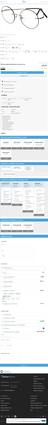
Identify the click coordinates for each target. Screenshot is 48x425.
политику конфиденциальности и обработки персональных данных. (29, 421)
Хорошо (43, 420)
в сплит (7, 69)
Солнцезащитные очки (39, 378)
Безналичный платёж (8, 286)
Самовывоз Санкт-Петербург (9, 318)
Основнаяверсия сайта (7, 371)
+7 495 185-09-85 (5, 385)
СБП (7, 273)
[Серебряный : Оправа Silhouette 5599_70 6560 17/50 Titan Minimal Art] (19, 48)
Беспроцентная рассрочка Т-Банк (10, 304)
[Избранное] (41, 2)
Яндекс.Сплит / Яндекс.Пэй (9, 290)
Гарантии (32, 400)
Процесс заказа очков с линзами (38, 405)
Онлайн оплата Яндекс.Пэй (9, 277)
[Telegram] (8, 416)
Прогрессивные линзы (39, 388)
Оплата (2, 400)
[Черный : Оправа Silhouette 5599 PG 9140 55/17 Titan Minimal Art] (9, 41)
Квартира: (3, 339)
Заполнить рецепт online (17, 168)
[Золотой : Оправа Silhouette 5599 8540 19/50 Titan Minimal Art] (13, 51)
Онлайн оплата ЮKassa (8, 282)
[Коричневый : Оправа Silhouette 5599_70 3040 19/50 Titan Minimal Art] (39, 51)
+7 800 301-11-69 (5, 382)
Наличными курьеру (9, 268)
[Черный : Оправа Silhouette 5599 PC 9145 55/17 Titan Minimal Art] (6, 41)
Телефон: (3, 255)
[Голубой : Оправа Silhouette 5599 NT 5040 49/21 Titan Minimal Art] (6, 55)
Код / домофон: (9, 345)
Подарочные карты (38, 390)
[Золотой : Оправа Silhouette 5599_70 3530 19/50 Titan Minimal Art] (42, 51)
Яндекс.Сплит (4, 405)
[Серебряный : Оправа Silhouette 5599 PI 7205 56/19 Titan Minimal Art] (36, 51)
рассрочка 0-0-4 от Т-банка (10, 81)
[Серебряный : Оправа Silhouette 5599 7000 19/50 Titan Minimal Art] (6, 51)
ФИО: (2, 250)
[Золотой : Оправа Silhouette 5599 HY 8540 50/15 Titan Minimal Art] (6, 37)
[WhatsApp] (12, 416)
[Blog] (2, 416)
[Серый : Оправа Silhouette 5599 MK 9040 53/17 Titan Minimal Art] (16, 44)
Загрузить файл (6, 167)
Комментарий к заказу (5, 353)
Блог (31, 410)
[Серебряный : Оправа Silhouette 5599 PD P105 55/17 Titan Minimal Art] (13, 48)
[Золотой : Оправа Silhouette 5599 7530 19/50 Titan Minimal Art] (10, 51)
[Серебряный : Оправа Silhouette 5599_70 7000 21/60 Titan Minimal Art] (13, 58)
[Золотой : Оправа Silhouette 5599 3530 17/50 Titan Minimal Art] (6, 48)
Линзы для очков (37, 383)
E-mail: (2, 244)
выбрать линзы (24, 76)
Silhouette (13, 109)
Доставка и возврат (5, 398)
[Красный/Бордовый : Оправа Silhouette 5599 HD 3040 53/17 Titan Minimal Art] (13, 44)
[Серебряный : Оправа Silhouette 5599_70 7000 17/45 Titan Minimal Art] (23, 44)
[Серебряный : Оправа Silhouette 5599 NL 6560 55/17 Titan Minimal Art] (9, 48)
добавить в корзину (23, 72)
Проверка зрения (5, 410)
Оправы (35, 381)
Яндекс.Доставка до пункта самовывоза (11, 331)
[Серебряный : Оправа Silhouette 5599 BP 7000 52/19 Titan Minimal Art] (19, 51)
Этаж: (2, 345)
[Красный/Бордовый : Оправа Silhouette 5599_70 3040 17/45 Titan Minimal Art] (19, 44)
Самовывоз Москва (7, 314)
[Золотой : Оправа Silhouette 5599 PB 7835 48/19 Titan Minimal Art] (26, 51)
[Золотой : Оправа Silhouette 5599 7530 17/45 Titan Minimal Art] (6, 44)
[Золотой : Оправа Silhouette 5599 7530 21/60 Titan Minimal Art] (6, 58)
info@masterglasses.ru (9, 390)
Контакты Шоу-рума (38, 385)
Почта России (6, 328)
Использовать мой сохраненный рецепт (28, 168)
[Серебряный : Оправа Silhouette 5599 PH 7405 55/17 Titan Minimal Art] (16, 48)
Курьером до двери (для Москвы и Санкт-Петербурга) (14, 324)
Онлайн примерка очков (36, 407)
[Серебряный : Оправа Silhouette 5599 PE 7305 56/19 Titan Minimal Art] (29, 51)
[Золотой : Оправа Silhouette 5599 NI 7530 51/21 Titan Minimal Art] (9, 58)
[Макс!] (15, 416)
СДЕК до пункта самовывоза (9, 321)
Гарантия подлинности (36, 403)
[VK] (5, 416)
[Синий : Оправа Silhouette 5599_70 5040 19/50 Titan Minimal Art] (46, 51)
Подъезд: (8, 339)
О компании (33, 398)
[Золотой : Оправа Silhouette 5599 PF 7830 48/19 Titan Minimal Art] (32, 51)
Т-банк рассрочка (5, 403)
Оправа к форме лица (6, 407)
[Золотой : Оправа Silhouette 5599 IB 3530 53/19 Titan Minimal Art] (23, 51)
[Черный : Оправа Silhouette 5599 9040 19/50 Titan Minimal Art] (16, 51)
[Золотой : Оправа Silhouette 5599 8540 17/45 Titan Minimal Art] (9, 44)
